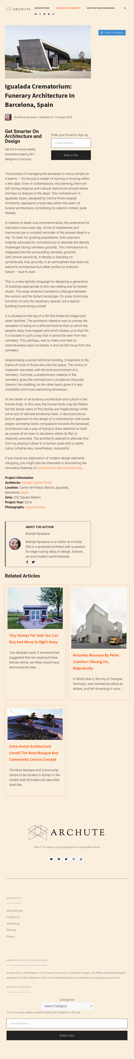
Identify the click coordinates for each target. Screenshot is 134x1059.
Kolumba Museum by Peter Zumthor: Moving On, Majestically (96, 662)
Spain (25, 492)
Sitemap (11, 930)
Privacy (11, 936)
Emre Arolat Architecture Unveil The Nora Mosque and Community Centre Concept (33, 753)
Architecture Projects (68, 8)
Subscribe (71, 155)
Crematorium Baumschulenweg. (60, 468)
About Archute (15, 910)
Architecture (42, 8)
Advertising (13, 923)
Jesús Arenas (35, 507)
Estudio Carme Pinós (37, 483)
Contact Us (13, 917)
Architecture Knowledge (101, 8)
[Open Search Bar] (125, 8)
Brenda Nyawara (27, 117)
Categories (67, 1000)
